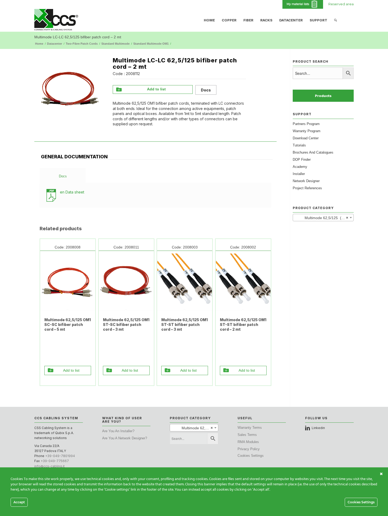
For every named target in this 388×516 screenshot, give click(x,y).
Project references (307, 188)
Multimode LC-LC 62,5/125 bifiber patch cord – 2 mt (77, 37)
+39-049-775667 (55, 461)
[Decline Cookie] (381, 474)
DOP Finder (302, 160)
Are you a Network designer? (124, 438)
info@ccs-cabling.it (49, 466)
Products (323, 96)
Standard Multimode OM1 (151, 43)
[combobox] (323, 217)
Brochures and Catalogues (313, 152)
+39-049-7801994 (60, 456)
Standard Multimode (115, 43)
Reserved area (341, 4)
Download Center (306, 138)
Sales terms (247, 435)
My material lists (299, 4)
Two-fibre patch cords (82, 43)
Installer (299, 174)
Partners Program (306, 124)
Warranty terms (250, 428)
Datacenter (54, 43)
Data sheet (72, 192)
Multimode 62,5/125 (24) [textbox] (321, 218)
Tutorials (299, 145)
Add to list (156, 89)
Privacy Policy (249, 449)
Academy (300, 167)
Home (39, 43)
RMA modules (248, 442)
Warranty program (306, 131)
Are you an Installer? (118, 431)
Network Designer (306, 181)
